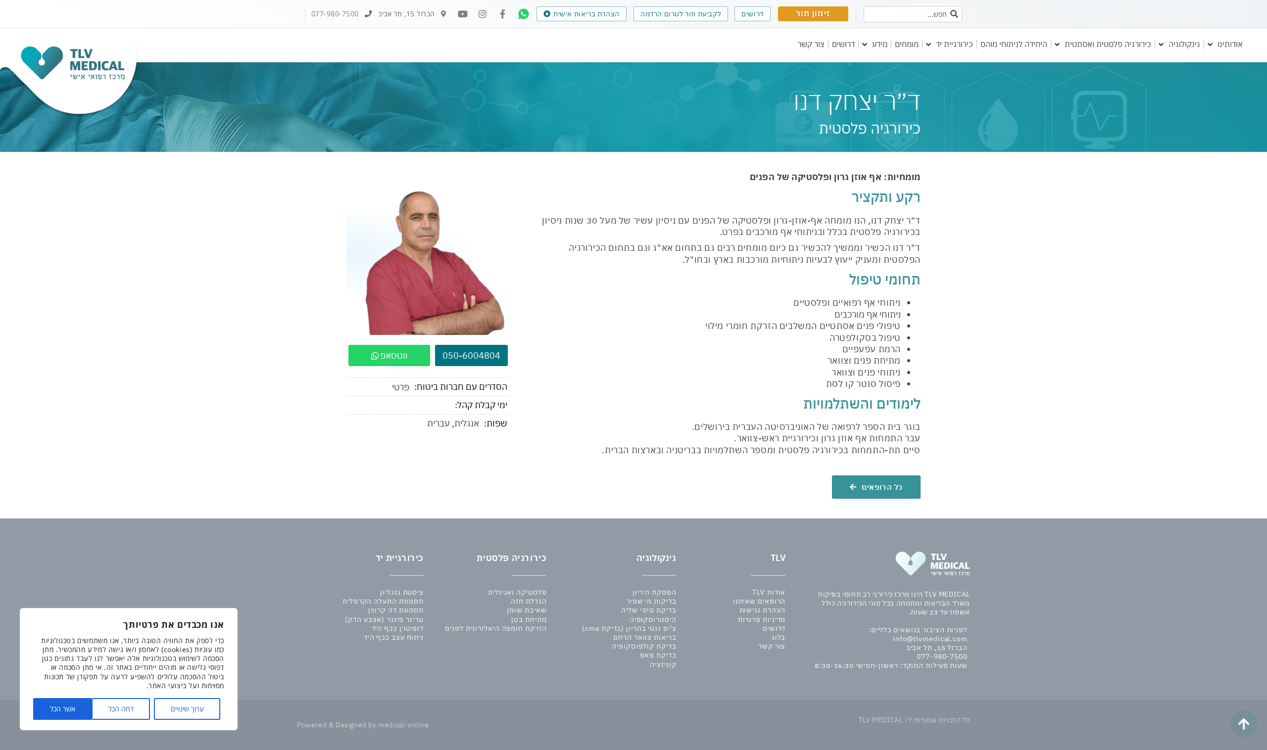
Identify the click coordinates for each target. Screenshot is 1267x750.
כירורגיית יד (954, 44)
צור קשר (811, 44)
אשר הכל (62, 708)
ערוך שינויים (187, 708)
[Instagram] (482, 14)
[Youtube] (463, 14)
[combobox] (913, 14)
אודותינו (1230, 44)
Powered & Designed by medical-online (363, 724)
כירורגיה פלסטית (511, 557)
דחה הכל (121, 708)
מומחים (907, 44)
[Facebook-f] (502, 14)
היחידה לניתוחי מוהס (1013, 44)
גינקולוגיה (1184, 44)
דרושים (843, 44)
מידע (879, 44)
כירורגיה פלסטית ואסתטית (1108, 44)
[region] (129, 669)
